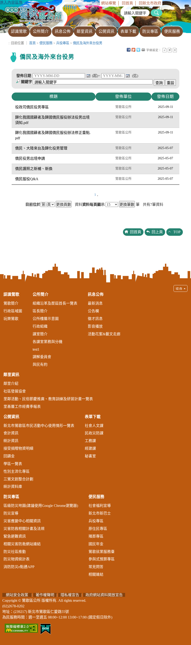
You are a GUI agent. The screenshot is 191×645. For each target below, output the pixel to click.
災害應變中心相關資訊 (22, 521)
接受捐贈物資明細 (18, 448)
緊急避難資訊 (14, 536)
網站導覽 (108, 3)
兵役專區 (62, 43)
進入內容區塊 (11, 2)
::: (98, 3)
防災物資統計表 (16, 559)
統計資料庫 (12, 487)
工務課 (90, 441)
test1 (36, 349)
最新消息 (95, 303)
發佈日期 (23, 76)
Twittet (138, 50)
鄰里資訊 (11, 374)
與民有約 (40, 364)
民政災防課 (94, 433)
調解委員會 (42, 357)
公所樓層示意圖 (46, 319)
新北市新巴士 (100, 513)
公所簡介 (40, 294)
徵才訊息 (95, 319)
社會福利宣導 (100, 506)
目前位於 (32, 204)
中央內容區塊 (180, 50)
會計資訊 (10, 433)
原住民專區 (98, 529)
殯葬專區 (96, 536)
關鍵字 (26, 82)
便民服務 (45, 43)
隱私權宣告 (70, 595)
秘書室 (90, 456)
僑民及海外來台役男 (87, 43)
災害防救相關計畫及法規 (23, 529)
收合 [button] (181, 288)
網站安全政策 (17, 595)
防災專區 (11, 497)
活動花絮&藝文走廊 (104, 334)
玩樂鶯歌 (10, 319)
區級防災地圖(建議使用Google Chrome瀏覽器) (40, 506)
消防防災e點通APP (18, 567)
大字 (175, 50)
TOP (177, 232)
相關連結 (96, 574)
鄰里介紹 (10, 384)
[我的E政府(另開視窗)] (45, 629)
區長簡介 (40, 311)
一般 (170, 50)
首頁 (32, 43)
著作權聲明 (45, 595)
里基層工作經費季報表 (22, 407)
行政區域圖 (12, 311)
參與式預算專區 (102, 559)
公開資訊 (11, 417)
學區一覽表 (12, 464)
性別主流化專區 (16, 471)
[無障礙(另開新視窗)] (21, 628)
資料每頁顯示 (93, 204)
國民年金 (96, 544)
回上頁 (157, 232)
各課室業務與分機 (47, 342)
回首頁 (127, 3)
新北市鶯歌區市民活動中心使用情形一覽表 (38, 426)
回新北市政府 (150, 3)
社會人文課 (94, 426)
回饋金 (9, 456)
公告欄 (93, 311)
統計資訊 (10, 441)
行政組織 (40, 326)
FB (128, 50)
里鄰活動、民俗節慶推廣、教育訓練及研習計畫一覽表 (48, 399)
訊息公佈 (96, 294)
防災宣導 (10, 513)
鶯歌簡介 (10, 303)
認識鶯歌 (11, 294)
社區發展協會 (14, 391)
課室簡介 (40, 334)
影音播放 (95, 326)
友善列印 (143, 50)
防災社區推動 (14, 552)
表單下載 (93, 417)
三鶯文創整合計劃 (18, 479)
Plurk (133, 50)
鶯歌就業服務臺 (102, 552)
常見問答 (96, 567)
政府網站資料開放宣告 (104, 595)
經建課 (90, 448)
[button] (95, 433)
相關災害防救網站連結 (22, 544)
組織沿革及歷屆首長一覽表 (55, 303)
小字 (165, 50)
